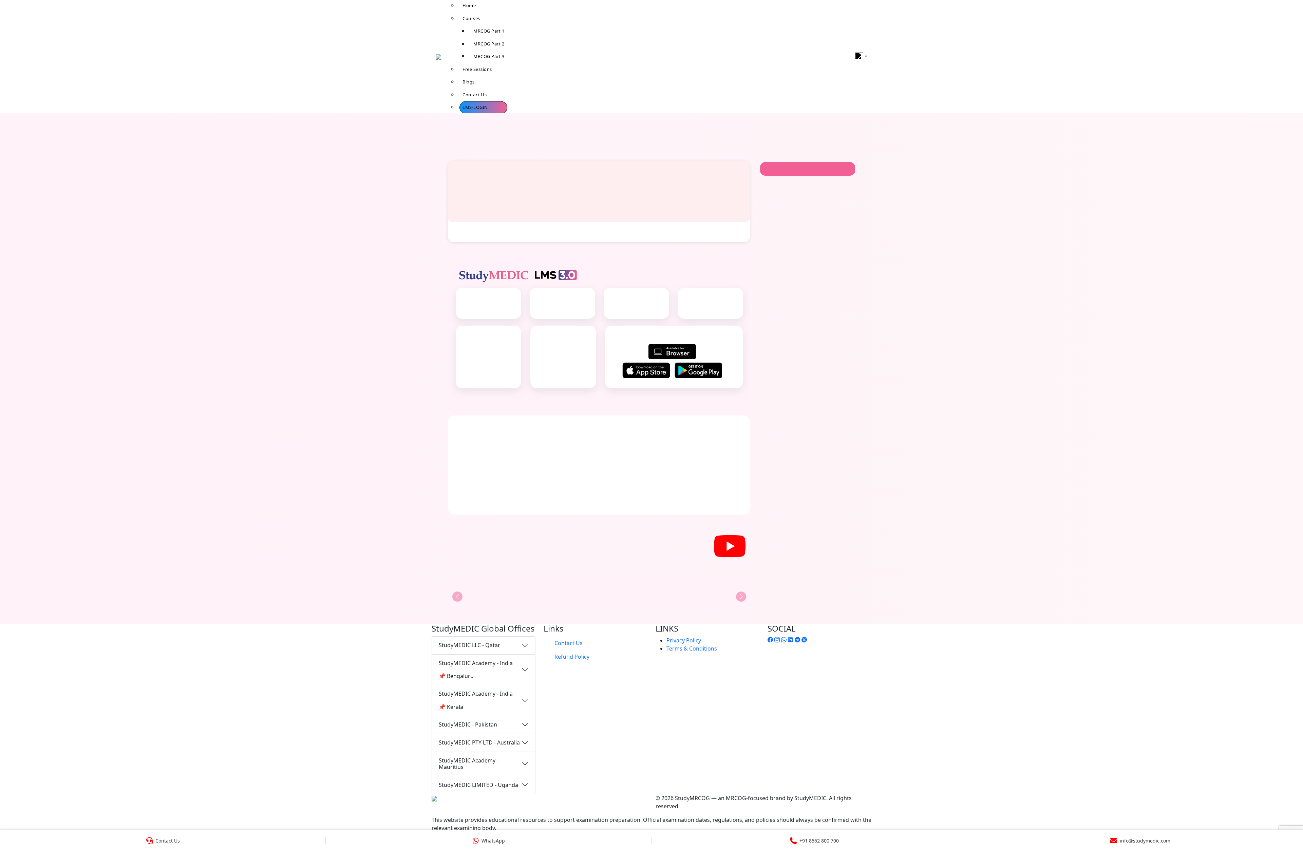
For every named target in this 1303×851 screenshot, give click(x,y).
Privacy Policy (683, 640)
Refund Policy (571, 656)
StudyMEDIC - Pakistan (468, 724)
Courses (471, 18)
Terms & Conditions (691, 648)
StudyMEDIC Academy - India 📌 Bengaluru (476, 669)
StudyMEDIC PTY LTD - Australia (479, 742)
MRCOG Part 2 (488, 44)
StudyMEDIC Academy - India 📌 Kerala (476, 700)
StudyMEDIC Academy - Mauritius (468, 764)
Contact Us (474, 95)
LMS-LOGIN (475, 107)
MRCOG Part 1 (488, 31)
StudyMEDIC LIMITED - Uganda (478, 785)
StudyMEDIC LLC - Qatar (469, 645)
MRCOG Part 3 (488, 56)
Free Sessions (477, 69)
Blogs (468, 82)
